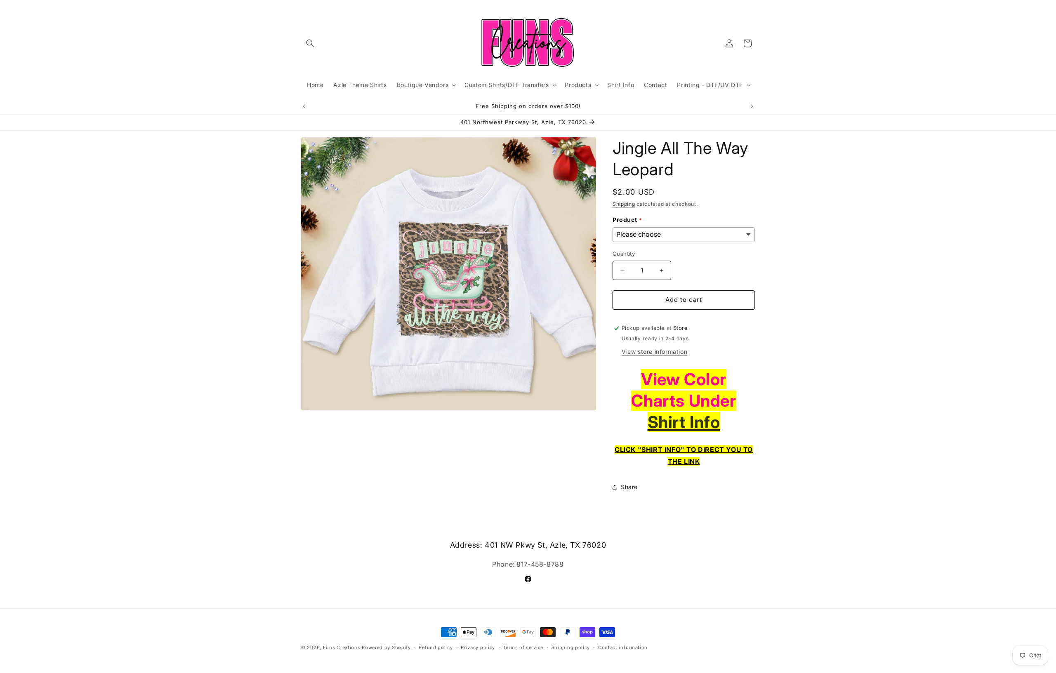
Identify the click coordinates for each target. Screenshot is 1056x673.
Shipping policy (571, 647)
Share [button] (629, 487)
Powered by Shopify (386, 647)
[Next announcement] (752, 106)
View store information (654, 351)
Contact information (623, 647)
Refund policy (436, 647)
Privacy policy (478, 647)
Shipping (624, 204)
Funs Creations (342, 647)
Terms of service (523, 647)
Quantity (624, 254)
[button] (310, 43)
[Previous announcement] (304, 106)
